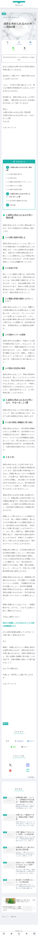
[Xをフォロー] (10, 765)
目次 (18, 161)
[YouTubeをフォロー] (10, 770)
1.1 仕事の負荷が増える (14, 174)
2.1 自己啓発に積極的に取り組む (17, 200)
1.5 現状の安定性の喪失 (14, 189)
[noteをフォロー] (27, 770)
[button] (24, 48)
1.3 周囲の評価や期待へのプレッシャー (19, 182)
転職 (6, 723)
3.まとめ (13, 205)
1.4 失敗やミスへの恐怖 (14, 185)
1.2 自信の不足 (12, 178)
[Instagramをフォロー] (27, 765)
